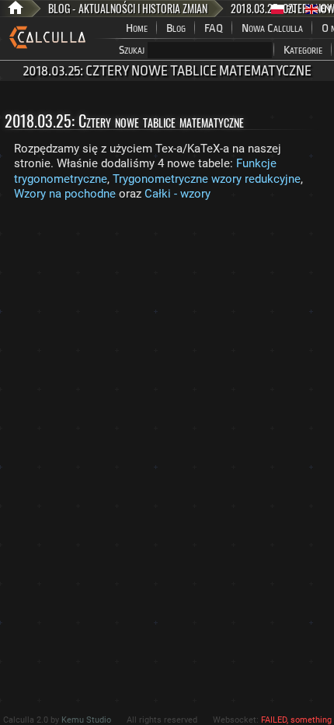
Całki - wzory (177, 194)
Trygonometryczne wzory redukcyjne (207, 179)
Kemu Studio (86, 720)
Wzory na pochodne (65, 194)
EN (324, 9)
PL (290, 9)
